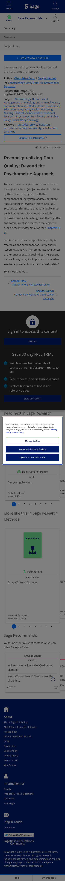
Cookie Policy (18, 432)
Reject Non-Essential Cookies (32, 457)
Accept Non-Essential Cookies (32, 449)
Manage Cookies (32, 441)
